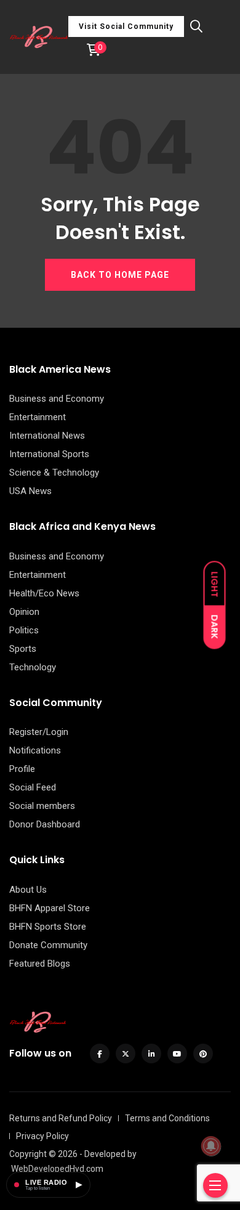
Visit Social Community (126, 26)
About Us (28, 889)
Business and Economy (56, 398)
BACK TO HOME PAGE (120, 275)
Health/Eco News (44, 593)
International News (47, 435)
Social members (42, 805)
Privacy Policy (42, 1136)
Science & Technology (54, 472)
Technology (32, 667)
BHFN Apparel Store (49, 908)
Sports (22, 648)
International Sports (49, 454)
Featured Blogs (39, 963)
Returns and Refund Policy (60, 1118)
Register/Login (38, 731)
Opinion (24, 611)
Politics (24, 630)
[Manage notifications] (211, 1146)
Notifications (35, 750)
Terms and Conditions (167, 1118)
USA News (30, 491)
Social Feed (32, 787)
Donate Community (48, 945)
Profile (22, 768)
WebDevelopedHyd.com (57, 1169)
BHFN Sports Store (47, 926)
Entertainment (37, 417)
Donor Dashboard (44, 824)
